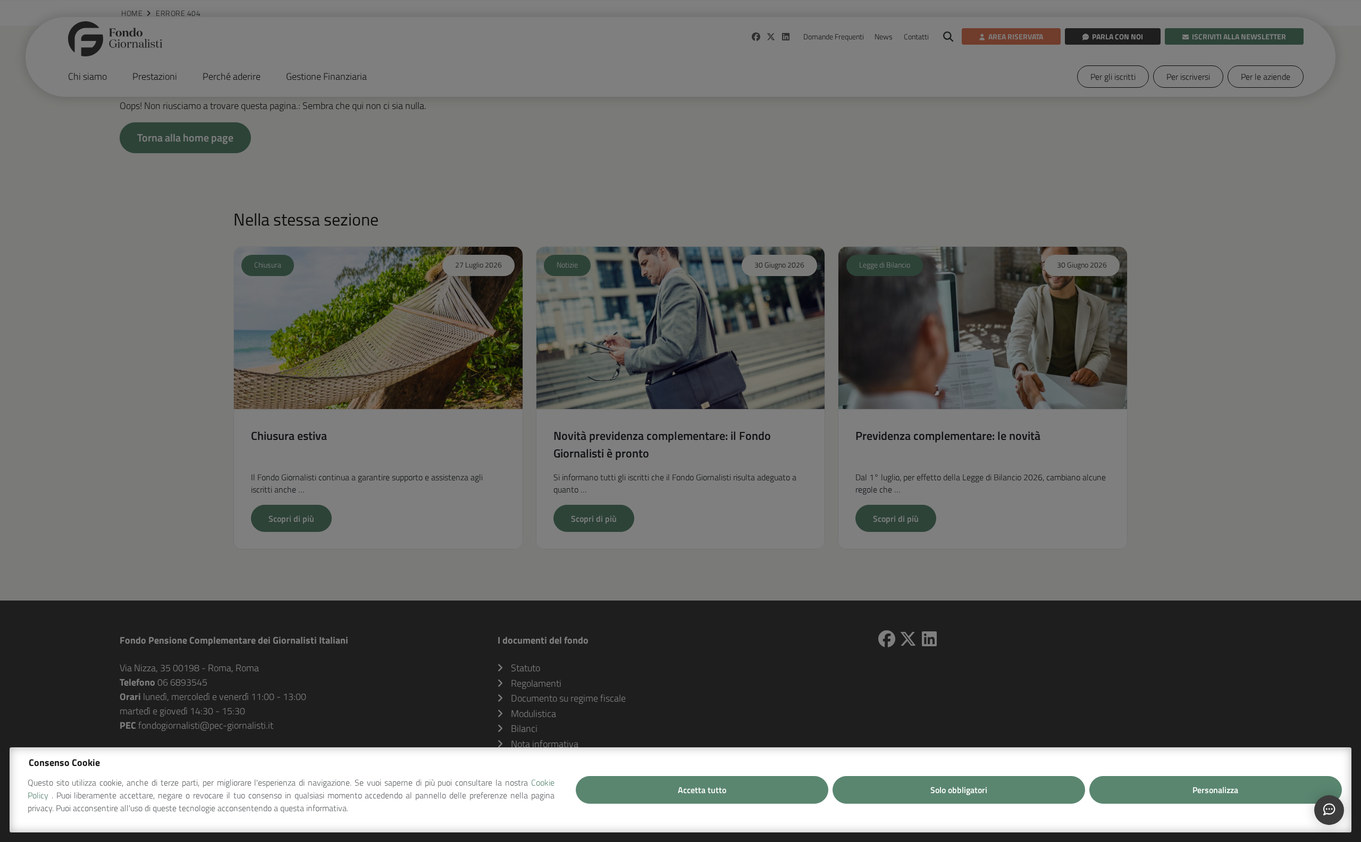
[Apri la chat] (1329, 810)
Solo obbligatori (958, 789)
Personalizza (1215, 789)
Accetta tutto (702, 789)
